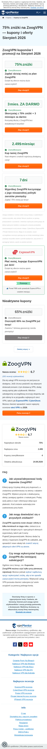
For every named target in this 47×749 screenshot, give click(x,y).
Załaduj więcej (22, 349)
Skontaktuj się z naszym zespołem (23, 716)
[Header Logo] (10, 12)
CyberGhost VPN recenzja (23, 690)
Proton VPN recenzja (23, 693)
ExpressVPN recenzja (23, 687)
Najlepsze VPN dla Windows (23, 664)
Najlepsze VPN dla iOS (23, 670)
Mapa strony (23, 726)
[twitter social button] (20, 644)
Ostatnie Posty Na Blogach (23, 661)
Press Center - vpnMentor (23, 729)
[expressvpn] (23, 270)
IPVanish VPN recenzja (23, 699)
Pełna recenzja (23, 413)
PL (37, 13)
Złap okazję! (23, 90)
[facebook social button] (15, 644)
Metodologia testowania (23, 735)
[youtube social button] (31, 644)
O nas (23, 713)
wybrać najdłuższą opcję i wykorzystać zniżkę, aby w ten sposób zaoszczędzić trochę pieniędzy (22, 575)
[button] (4, 744)
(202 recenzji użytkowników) (13, 376)
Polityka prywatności (23, 720)
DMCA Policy (23, 732)
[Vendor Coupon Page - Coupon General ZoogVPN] (23, 77)
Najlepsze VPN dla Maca (23, 667)
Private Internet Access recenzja (23, 696)
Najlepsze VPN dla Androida (23, 673)
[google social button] (26, 644)
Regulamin (23, 723)
